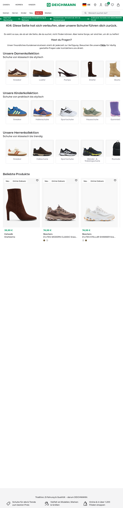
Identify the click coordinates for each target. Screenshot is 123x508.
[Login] (101, 5)
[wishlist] (112, 5)
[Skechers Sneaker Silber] (99, 214)
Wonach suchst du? (97, 13)
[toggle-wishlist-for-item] (37, 180)
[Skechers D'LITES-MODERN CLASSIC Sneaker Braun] (44, 240)
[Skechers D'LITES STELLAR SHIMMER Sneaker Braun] (86, 240)
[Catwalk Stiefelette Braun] (21, 214)
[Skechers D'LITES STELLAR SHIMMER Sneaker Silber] (83, 240)
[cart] (118, 5)
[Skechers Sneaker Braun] (60, 214)
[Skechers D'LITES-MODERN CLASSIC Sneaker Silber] (47, 240)
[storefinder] (95, 5)
